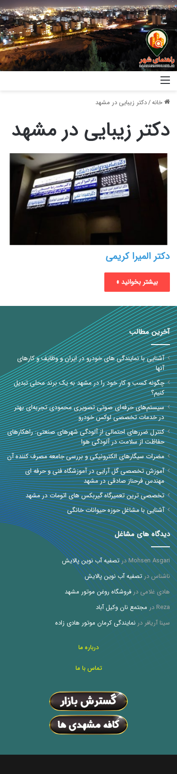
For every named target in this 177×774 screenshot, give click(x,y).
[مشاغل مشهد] (141, 81)
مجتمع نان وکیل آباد (121, 607)
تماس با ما (89, 668)
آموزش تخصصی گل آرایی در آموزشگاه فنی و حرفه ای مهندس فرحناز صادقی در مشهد (94, 476)
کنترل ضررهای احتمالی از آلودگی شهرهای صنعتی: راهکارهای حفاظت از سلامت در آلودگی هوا (85, 437)
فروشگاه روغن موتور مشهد (98, 592)
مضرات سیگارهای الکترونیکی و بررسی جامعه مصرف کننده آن (85, 456)
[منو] (165, 84)
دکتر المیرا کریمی (138, 256)
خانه (158, 102)
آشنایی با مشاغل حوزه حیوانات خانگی (115, 510)
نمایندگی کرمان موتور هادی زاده (95, 623)
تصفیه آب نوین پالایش (90, 561)
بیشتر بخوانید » (137, 282)
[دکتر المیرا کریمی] (88, 199)
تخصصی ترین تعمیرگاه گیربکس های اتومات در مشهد (94, 496)
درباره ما (88, 647)
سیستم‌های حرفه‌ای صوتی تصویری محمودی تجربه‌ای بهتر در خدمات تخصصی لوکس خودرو (89, 412)
